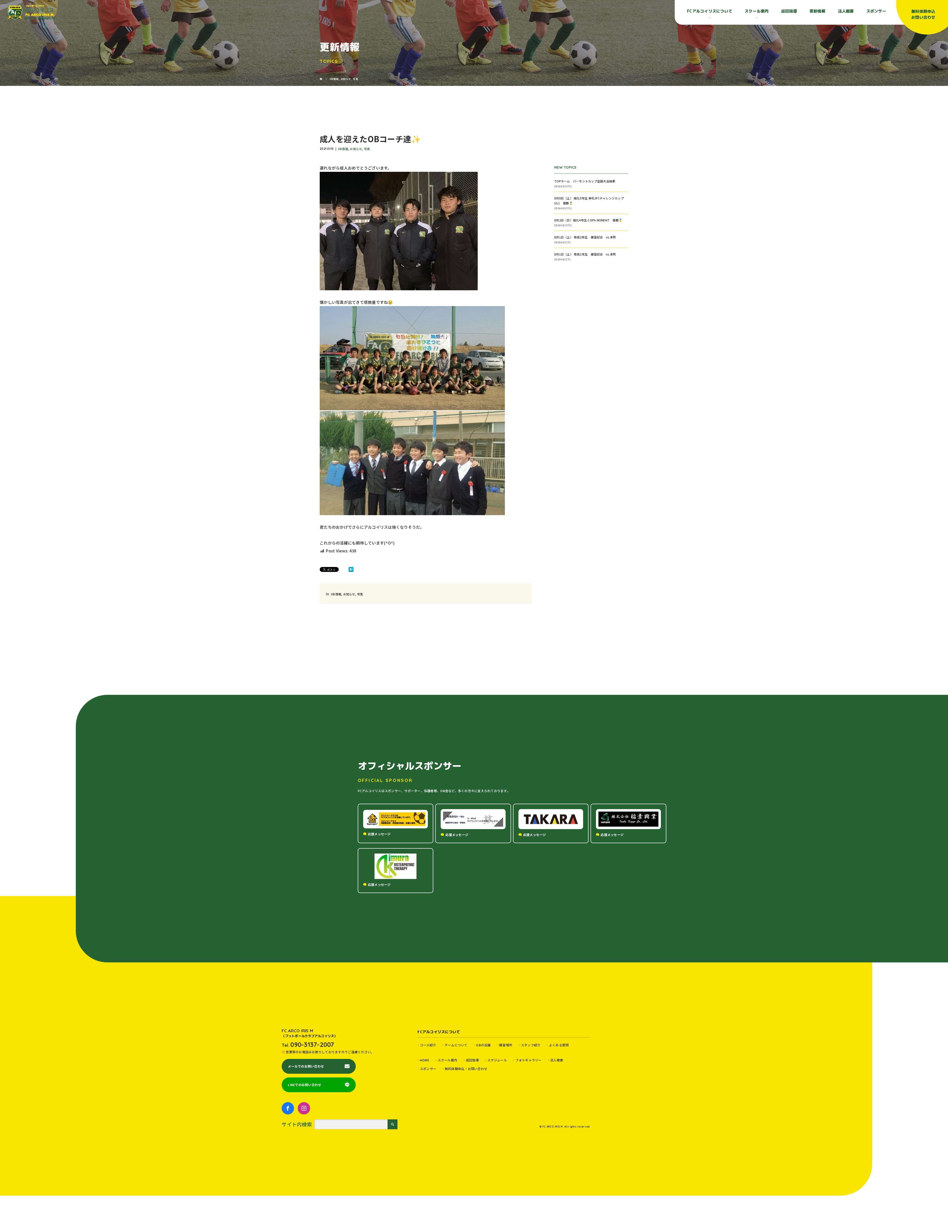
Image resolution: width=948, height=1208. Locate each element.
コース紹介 (428, 1045)
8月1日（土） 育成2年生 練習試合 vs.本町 (585, 237)
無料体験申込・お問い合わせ (466, 1068)
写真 (367, 149)
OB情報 (343, 149)
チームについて (456, 1045)
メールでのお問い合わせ (306, 1066)
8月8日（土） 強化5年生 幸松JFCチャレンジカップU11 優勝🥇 (589, 200)
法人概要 (846, 11)
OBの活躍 (483, 1045)
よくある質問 (559, 1045)
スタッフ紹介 (530, 1045)
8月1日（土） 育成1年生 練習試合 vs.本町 (585, 254)
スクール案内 (447, 1060)
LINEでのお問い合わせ (304, 1084)
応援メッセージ (379, 834)
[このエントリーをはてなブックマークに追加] (351, 569)
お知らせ (356, 149)
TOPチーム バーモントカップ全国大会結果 (586, 181)
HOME (424, 1060)
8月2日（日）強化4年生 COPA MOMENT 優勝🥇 (588, 220)
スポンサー (876, 11)
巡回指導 (789, 11)
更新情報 (818, 11)
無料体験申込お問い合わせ (923, 14)
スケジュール (497, 1060)
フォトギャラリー (528, 1060)
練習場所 (505, 1045)
